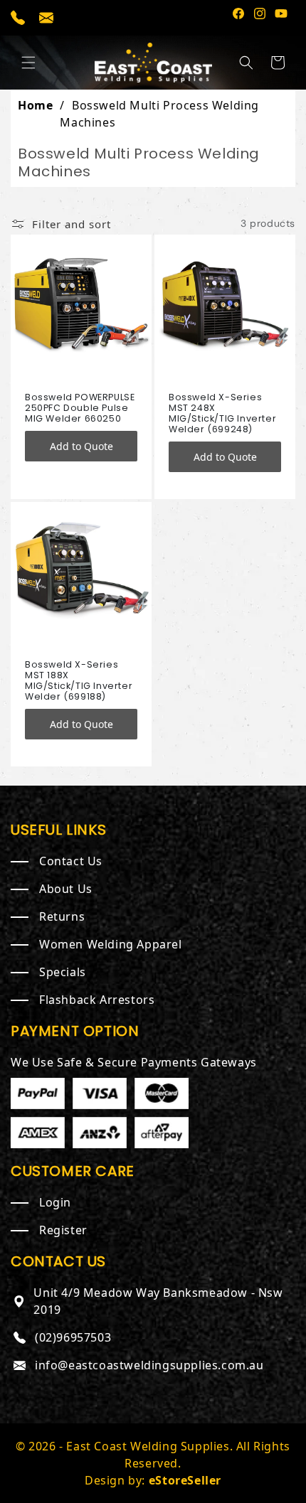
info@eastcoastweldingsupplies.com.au (149, 1365)
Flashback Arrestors (96, 999)
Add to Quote (81, 446)
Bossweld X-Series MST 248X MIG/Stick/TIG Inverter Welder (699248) (222, 413)
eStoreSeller (185, 1480)
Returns (62, 916)
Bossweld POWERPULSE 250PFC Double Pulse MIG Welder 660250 (79, 408)
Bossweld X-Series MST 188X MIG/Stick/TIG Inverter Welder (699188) (78, 680)
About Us (66, 889)
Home (35, 105)
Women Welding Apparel (110, 944)
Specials (62, 972)
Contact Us (70, 861)
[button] (28, 62)
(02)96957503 (73, 1337)
